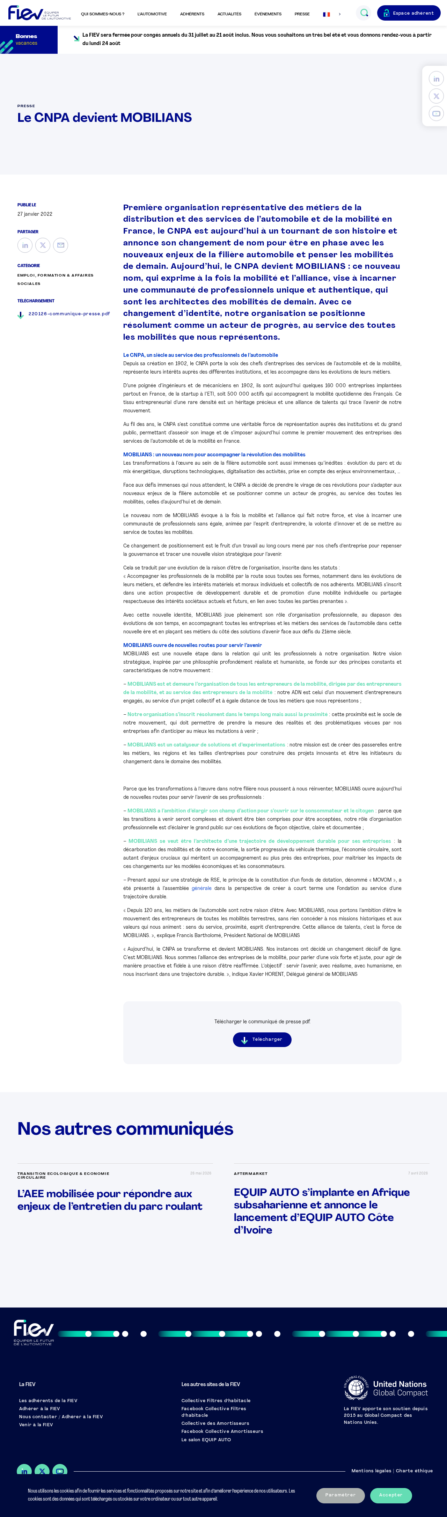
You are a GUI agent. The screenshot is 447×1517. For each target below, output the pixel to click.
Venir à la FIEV (36, 1425)
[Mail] (60, 245)
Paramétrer (340, 1495)
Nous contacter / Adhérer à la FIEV (61, 1417)
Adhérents (192, 14)
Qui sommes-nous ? (102, 14)
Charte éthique (414, 1471)
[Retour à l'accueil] (39, 13)
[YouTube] (436, 113)
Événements (268, 14)
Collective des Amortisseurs (215, 1424)
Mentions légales (371, 1471)
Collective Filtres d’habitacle (216, 1401)
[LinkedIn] (436, 78)
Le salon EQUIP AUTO (206, 1440)
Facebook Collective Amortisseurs (222, 1432)
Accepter (391, 1495)
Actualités (229, 14)
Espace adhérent (413, 14)
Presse (302, 14)
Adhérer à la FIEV (39, 1409)
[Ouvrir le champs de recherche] (364, 13)
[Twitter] (436, 96)
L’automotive (152, 14)
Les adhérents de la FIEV (48, 1401)
